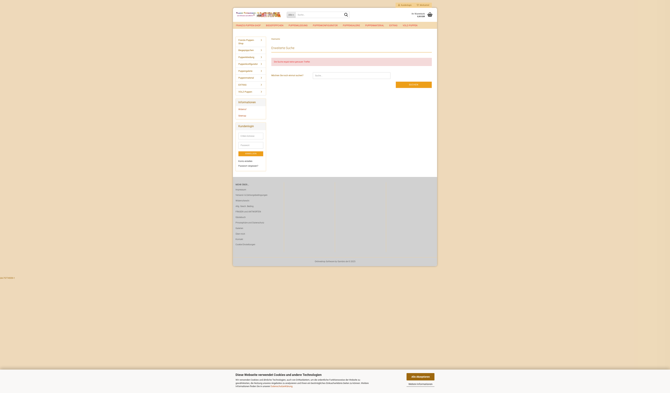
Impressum (241, 189)
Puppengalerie (351, 25)
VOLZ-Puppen (410, 25)
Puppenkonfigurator (325, 25)
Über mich (240, 234)
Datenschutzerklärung (281, 386)
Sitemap (242, 116)
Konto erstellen (245, 161)
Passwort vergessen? (248, 166)
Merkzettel (424, 5)
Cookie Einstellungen (245, 244)
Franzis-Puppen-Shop (248, 25)
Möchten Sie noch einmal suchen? (287, 75)
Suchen (413, 84)
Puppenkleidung (298, 25)
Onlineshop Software (324, 261)
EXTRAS (393, 25)
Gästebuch (241, 217)
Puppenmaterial (374, 25)
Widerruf (242, 109)
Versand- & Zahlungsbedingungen (251, 195)
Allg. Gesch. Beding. (245, 206)
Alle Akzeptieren (420, 376)
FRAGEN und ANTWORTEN (248, 211)
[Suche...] (346, 15)
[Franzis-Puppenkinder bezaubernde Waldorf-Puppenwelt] (258, 15)
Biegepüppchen (274, 25)
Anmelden (251, 153)
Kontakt (239, 239)
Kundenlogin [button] (406, 5)
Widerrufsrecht (242, 200)
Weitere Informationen (420, 384)
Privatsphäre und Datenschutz (250, 222)
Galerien (239, 228)
